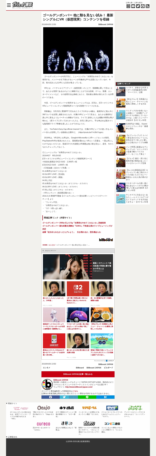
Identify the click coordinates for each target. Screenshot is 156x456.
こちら (75, 391)
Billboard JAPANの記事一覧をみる (78, 374)
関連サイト (12, 403)
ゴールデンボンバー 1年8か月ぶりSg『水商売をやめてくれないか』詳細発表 (74, 223)
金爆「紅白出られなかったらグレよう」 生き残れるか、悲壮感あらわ (71, 232)
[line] (87, 397)
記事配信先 (12, 437)
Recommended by (100, 360)
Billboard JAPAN (105, 24)
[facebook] (50, 397)
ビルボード (108, 368)
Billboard (80, 368)
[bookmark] (105, 397)
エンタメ (46, 368)
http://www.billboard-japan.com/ (78, 387)
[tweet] (64, 397)
